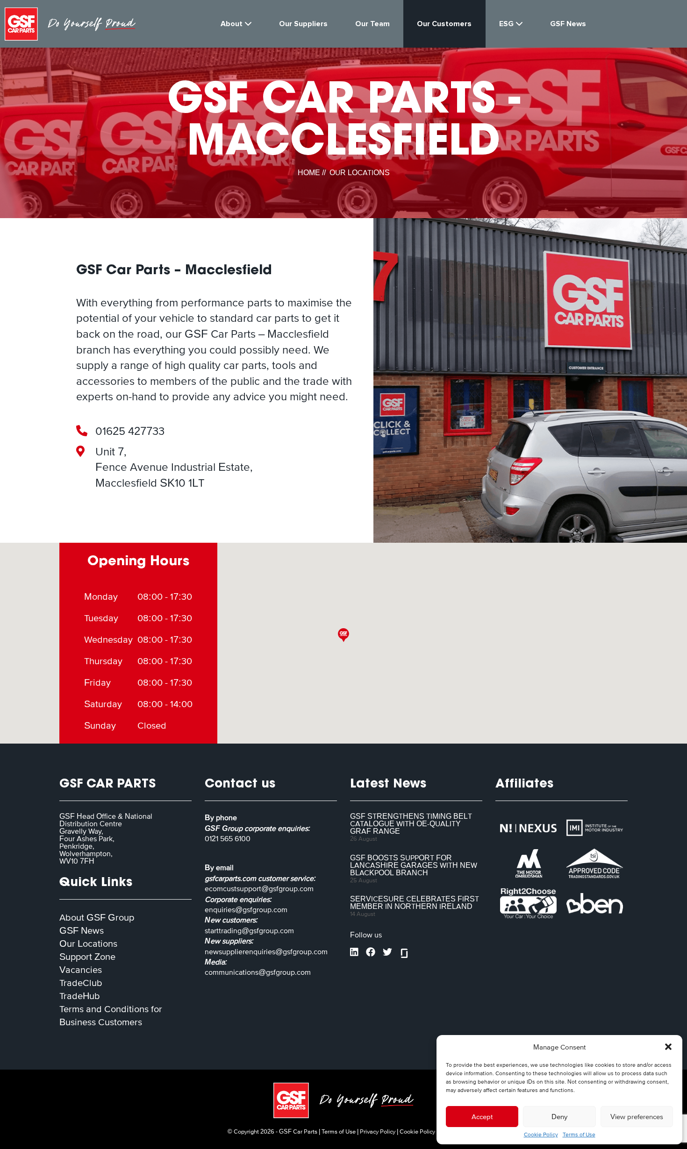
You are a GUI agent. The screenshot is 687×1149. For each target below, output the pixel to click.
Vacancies (80, 970)
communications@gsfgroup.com (258, 972)
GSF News (81, 930)
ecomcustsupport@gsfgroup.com (259, 888)
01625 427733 (130, 431)
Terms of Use (579, 1134)
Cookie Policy (541, 1134)
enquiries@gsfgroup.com (246, 909)
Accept (482, 1117)
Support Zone (87, 956)
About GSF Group (96, 917)
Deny (559, 1117)
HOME (309, 172)
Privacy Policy (377, 1131)
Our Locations (88, 943)
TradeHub (79, 996)
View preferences (636, 1117)
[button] (668, 1046)
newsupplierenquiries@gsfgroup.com (266, 951)
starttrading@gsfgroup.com (249, 930)
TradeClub (80, 983)
